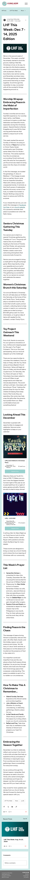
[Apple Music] (28, 872)
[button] (15, 455)
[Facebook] (23, 872)
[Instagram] (24, 872)
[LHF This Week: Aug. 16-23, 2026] (15, 829)
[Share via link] (16, 806)
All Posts (4, 10)
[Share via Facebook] (4, 806)
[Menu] (26, 3)
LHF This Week (14, 10)
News (16, 801)
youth (22, 801)
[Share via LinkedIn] (12, 806)
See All (25, 818)
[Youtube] (25, 872)
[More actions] (26, 20)
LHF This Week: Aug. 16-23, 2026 (13, 840)
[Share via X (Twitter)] (8, 806)
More (22, 10)
